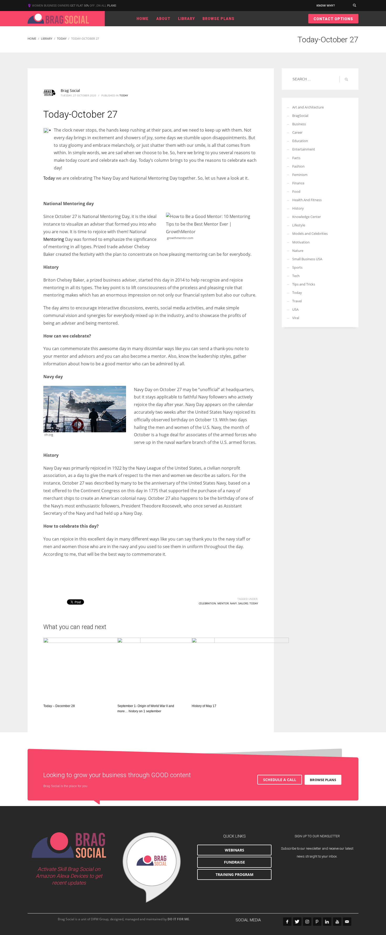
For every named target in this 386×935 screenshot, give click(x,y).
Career (297, 132)
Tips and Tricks (303, 284)
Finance (298, 183)
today (253, 603)
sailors (243, 603)
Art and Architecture (308, 107)
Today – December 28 (59, 706)
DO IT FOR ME (178, 919)
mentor (223, 603)
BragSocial (300, 115)
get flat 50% (80, 5)
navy (233, 603)
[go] (346, 79)
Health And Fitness (307, 200)
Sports (297, 267)
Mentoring (53, 239)
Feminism (299, 174)
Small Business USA (307, 259)
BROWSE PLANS (323, 779)
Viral (295, 317)
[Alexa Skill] (152, 867)
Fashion (298, 166)
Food (296, 191)
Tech (296, 275)
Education (300, 140)
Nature (297, 250)
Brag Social (70, 90)
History (298, 208)
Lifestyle (298, 225)
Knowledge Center (306, 216)
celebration (207, 603)
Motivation (301, 242)
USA (295, 309)
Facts (296, 157)
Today (123, 95)
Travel (297, 301)
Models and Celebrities (310, 233)
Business (299, 124)
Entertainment (303, 149)
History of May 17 (204, 706)
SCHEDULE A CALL (279, 779)
